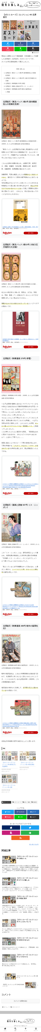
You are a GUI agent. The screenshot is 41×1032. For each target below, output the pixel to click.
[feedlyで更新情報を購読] (30, 833)
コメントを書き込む (20, 1001)
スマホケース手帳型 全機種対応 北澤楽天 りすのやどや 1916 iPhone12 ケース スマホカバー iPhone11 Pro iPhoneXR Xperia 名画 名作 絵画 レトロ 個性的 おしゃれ (20, 606)
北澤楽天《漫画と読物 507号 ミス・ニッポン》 (19, 86)
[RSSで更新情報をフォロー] (20, 838)
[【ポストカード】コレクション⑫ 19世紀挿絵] (28, 756)
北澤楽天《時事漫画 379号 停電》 (15, 83)
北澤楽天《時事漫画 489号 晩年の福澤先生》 (19, 89)
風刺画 (35, 802)
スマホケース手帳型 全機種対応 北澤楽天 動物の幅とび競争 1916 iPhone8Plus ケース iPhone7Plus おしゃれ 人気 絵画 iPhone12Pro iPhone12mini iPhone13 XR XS (20, 724)
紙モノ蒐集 (27, 802)
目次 (17, 69)
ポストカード (7, 802)
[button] (37, 503)
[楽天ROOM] (11, 833)
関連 (8, 92)
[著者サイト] (11, 827)
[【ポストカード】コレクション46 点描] (10, 778)
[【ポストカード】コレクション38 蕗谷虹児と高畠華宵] (10, 756)
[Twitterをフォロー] (30, 827)
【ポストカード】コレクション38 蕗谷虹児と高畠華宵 (9, 764)
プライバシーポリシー (20, 1026)
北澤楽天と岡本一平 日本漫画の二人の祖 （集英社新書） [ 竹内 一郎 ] (20, 227)
